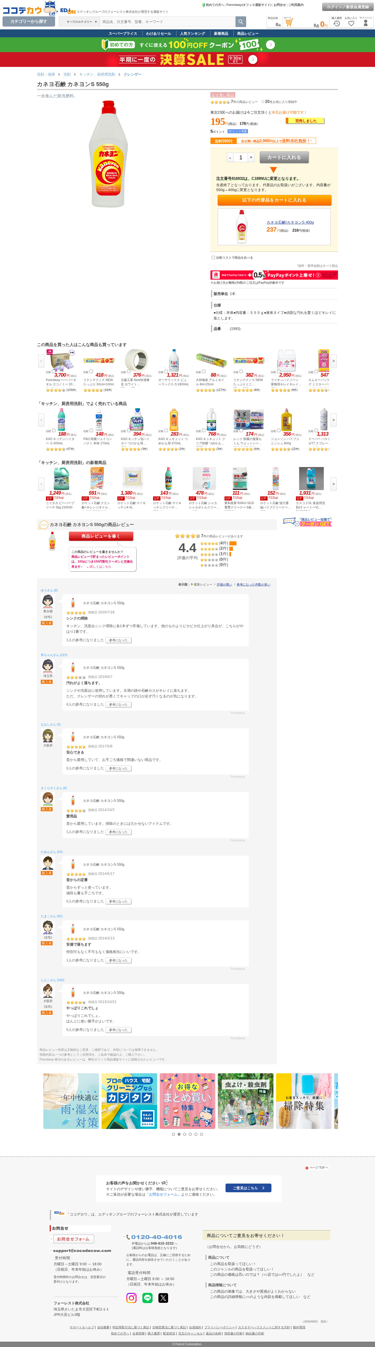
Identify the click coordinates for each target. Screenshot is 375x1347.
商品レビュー (248, 33)
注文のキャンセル (190, 1333)
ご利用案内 (296, 5)
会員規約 (195, 1327)
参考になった (118, 640)
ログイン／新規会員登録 (348, 7)
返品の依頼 (213, 1333)
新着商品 (221, 33)
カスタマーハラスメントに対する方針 (264, 1327)
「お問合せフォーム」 (163, 1194)
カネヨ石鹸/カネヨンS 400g (290, 222)
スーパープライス (123, 33)
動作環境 (299, 1327)
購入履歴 (154, 1333)
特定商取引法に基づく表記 (130, 1327)
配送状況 (169, 1333)
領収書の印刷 (233, 1333)
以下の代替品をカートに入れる (274, 200)
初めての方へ (215, 5)
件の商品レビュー (244, 102)
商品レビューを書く (101, 536)
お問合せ (280, 5)
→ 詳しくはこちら (98, 566)
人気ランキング (192, 33)
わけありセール (158, 33)
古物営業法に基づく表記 (169, 1327)
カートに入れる (284, 157)
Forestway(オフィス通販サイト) (249, 5)
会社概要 (103, 1327)
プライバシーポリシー (219, 1327)
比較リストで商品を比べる (234, 257)
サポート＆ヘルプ (82, 1327)
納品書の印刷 (255, 1333)
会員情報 (138, 1333)
